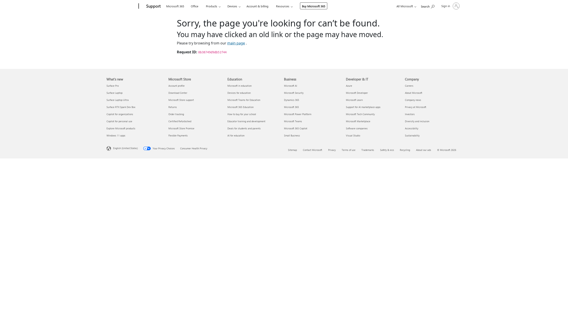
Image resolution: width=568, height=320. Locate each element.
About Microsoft (413, 92)
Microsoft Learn (354, 100)
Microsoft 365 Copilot (295, 128)
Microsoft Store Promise (181, 128)
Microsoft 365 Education (240, 107)
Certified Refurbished (179, 121)
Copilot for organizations (119, 114)
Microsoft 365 (175, 6)
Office (194, 6)
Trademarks (367, 150)
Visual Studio (353, 135)
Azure (349, 85)
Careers (409, 85)
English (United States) (125, 148)
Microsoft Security (294, 92)
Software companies (357, 128)
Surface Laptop (114, 92)
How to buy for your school (241, 114)
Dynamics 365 (291, 100)
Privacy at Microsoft (415, 107)
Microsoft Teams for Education (243, 100)
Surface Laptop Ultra (117, 100)
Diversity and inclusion (417, 121)
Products (211, 6)
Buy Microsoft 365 (313, 6)
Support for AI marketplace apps (363, 107)
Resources (282, 6)
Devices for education (239, 92)
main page (236, 43)
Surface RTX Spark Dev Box (120, 107)
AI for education (236, 135)
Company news (413, 100)
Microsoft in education (239, 85)
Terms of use (348, 150)
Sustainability (412, 135)
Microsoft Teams (293, 121)
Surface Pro (112, 85)
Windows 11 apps (115, 135)
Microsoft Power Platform (297, 114)
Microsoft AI (290, 85)
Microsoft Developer (357, 92)
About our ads (423, 150)
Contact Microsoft (312, 150)
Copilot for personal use (119, 121)
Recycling (405, 150)
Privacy (332, 150)
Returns (172, 107)
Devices (232, 6)
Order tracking (176, 114)
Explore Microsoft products (120, 128)
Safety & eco (387, 150)
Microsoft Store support (181, 100)
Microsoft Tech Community (360, 114)
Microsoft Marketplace (358, 121)
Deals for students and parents (244, 128)
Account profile (176, 85)
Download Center (177, 92)
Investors (410, 114)
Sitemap (292, 150)
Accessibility (411, 128)
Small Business (292, 135)
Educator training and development (246, 121)
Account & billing (257, 6)
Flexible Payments (178, 135)
